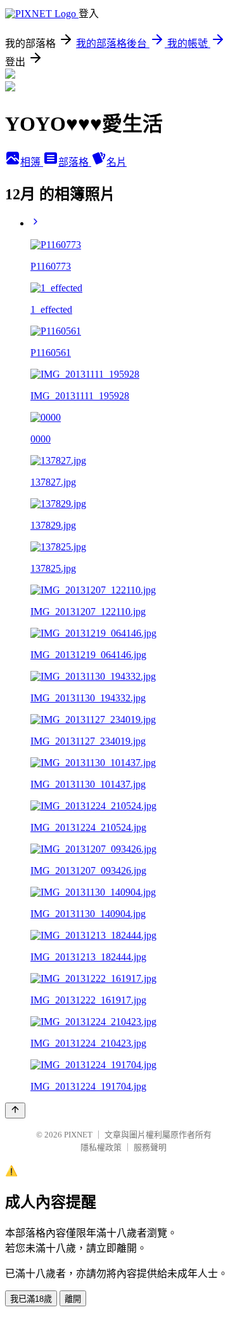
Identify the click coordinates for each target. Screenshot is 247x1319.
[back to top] (15, 1110)
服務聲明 (150, 1147)
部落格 (74, 162)
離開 (73, 1299)
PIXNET (78, 1134)
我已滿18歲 (31, 1299)
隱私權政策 (101, 1147)
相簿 (31, 162)
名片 (116, 162)
